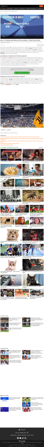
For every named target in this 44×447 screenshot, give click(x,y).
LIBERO (3, 442)
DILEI (30, 442)
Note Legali (15, 444)
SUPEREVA (22, 443)
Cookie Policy (23, 444)
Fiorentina (3, 129)
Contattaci (19, 435)
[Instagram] (25, 438)
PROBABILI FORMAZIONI (31, 8)
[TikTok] (23, 438)
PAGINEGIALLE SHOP (15, 442)
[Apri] (1, 6)
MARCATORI (22, 8)
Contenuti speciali (14, 435)
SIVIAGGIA (32, 442)
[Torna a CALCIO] (1, 8)
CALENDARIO (10, 8)
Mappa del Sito (24, 435)
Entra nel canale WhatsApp (22, 72)
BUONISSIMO (40, 442)
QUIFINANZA (36, 442)
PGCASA (19, 442)
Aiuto (33, 444)
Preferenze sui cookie (28, 444)
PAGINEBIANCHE (23, 442)
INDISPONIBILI (41, 8)
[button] (42, 8)
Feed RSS (28, 435)
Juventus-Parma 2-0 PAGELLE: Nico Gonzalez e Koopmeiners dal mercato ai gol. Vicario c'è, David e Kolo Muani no (21, 141)
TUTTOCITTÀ (27, 442)
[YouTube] (20, 438)
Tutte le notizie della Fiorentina (6, 145)
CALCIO (3, 13)
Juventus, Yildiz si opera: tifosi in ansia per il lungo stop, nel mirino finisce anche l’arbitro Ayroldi (19, 137)
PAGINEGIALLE (10, 442)
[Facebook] (18, 438)
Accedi (41, 6)
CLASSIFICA (16, 8)
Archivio (32, 435)
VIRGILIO (6, 442)
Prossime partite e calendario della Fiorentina (9, 143)
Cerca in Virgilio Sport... (21, 432)
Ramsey (4, 57)
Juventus (9, 129)
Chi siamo (11, 444)
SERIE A (7, 13)
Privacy (19, 444)
